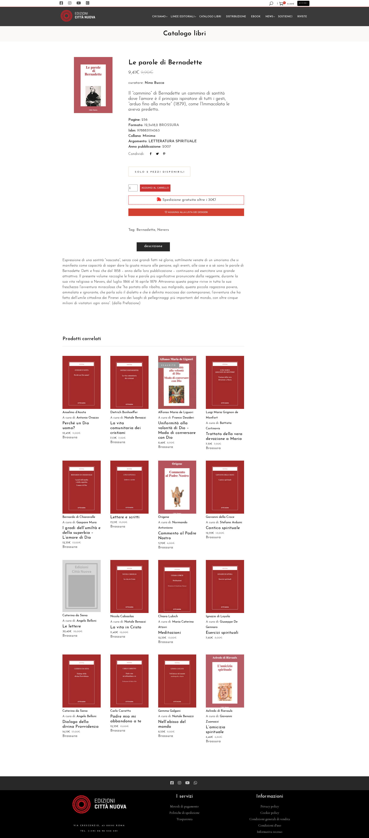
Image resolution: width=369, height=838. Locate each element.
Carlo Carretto (120, 711)
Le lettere (71, 626)
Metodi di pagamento (184, 806)
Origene (163, 517)
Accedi (303, 3)
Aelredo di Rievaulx (219, 711)
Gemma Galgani (169, 711)
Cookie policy (269, 813)
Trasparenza (184, 819)
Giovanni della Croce (220, 517)
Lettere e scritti (125, 517)
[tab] (153, 246)
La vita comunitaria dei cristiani (125, 428)
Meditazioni (169, 633)
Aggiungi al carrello (155, 188)
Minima (149, 136)
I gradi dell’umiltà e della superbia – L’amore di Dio (81, 533)
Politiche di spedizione (184, 813)
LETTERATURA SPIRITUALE (173, 141)
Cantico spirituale (223, 528)
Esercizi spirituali (222, 633)
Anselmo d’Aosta (74, 412)
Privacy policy (270, 806)
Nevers (163, 230)
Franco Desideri (183, 417)
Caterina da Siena (74, 615)
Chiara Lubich (168, 616)
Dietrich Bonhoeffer (124, 412)
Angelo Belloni (86, 620)
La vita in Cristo (125, 627)
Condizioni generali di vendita (269, 819)
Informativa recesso (269, 832)
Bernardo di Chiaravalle (78, 517)
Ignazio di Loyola (218, 616)
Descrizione (153, 246)
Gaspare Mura (86, 522)
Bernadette (145, 230)
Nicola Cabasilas (122, 616)
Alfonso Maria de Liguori (175, 412)
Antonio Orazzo (87, 417)
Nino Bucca (154, 83)
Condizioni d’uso (269, 825)
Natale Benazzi (135, 417)
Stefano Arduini (231, 522)
